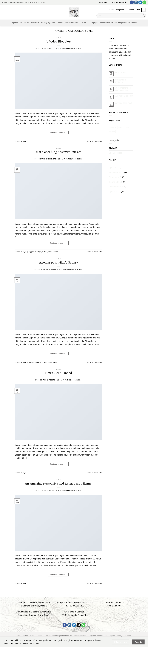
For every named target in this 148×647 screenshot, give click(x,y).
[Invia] (143, 16)
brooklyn (38, 252)
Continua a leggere (58, 132)
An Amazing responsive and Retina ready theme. (58, 483)
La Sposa (132, 23)
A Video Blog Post (58, 41)
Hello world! (120, 72)
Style (58, 37)
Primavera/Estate (72, 23)
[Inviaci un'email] (79, 625)
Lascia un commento (94, 141)
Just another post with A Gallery (123, 89)
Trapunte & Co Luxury (20, 23)
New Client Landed (58, 372)
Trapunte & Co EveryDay (40, 23)
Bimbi (84, 23)
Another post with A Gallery (58, 262)
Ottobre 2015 (115, 177)
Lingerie (121, 23)
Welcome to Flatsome (120, 81)
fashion (44, 252)
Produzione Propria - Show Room (33, 615)
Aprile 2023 (114, 168)
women (55, 252)
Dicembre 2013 (116, 187)
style (50, 252)
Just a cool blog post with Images (58, 151)
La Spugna (94, 23)
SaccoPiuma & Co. (107, 23)
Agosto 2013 (114, 191)
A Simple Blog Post (124, 96)
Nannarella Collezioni (71, 48)
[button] (116, 9)
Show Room (103, 2)
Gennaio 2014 (115, 182)
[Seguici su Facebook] (132, 2)
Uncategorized (115, 153)
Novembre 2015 (116, 172)
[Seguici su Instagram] (136, 2)
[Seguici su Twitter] (140, 2)
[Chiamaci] (144, 2)
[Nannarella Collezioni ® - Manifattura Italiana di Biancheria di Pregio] (74, 12)
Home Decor (57, 23)
